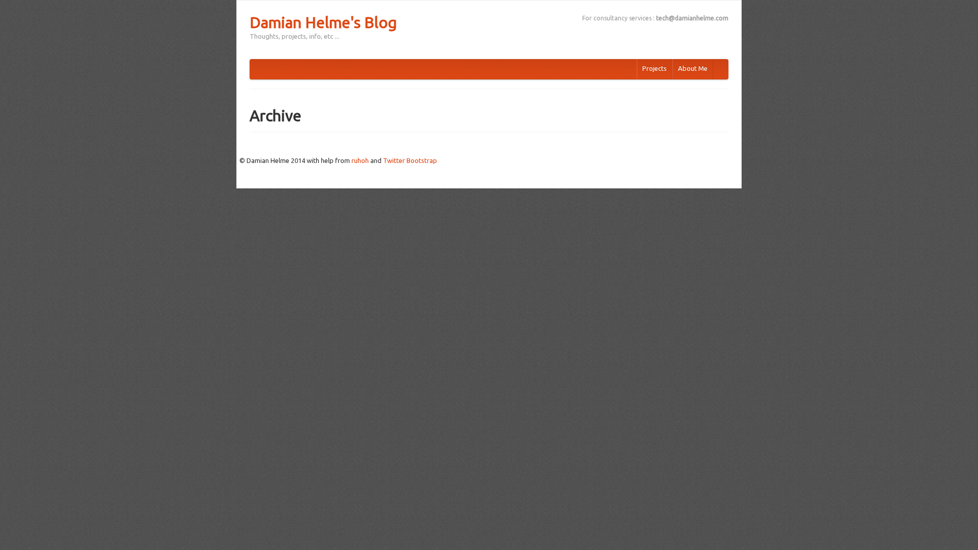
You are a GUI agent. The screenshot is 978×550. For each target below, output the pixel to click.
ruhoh (360, 160)
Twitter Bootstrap (410, 160)
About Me (693, 68)
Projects (654, 68)
